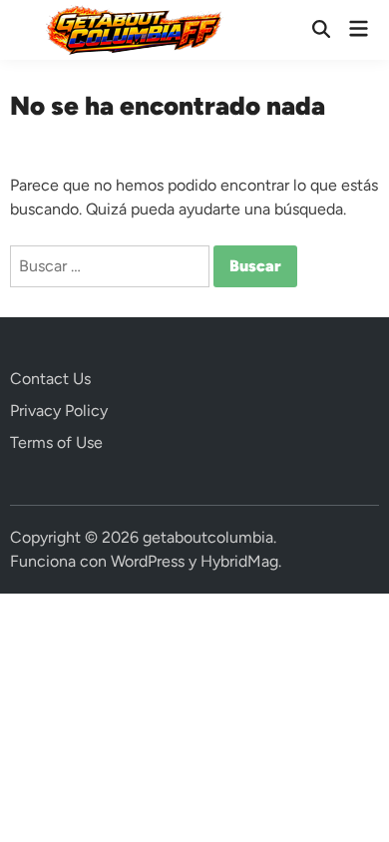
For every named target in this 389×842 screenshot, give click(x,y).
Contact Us (50, 378)
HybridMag (239, 561)
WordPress (148, 561)
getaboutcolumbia (208, 537)
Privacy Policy (59, 410)
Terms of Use (56, 442)
